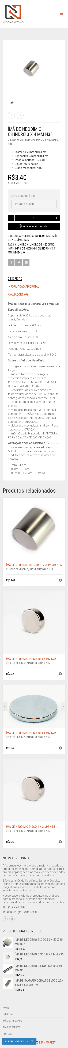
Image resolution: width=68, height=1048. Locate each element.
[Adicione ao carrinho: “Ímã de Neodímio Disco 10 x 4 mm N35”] (60, 674)
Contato (8, 1034)
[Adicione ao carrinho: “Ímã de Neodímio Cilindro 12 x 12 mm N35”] (60, 580)
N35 (10, 143)
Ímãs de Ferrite (11, 1027)
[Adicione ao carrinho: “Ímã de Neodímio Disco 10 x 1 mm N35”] (60, 748)
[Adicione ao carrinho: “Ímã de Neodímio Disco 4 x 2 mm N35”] (60, 842)
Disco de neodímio (15, 663)
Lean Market (47, 1042)
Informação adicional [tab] (23, 286)
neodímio (19, 252)
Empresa (8, 1014)
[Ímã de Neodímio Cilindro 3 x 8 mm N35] (20, 115)
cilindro (20, 244)
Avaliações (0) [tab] (18, 294)
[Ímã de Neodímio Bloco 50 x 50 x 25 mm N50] (11, 115)
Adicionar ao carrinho (35, 226)
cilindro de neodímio (40, 244)
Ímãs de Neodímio (47, 139)
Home (6, 1007)
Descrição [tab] (15, 278)
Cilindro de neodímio (21, 139)
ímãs (11, 248)
